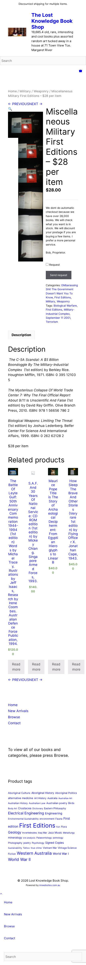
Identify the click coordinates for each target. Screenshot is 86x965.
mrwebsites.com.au (49, 885)
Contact (14, 723)
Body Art (12, 808)
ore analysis (29, 837)
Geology (14, 832)
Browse (14, 717)
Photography (15, 842)
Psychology (38, 843)
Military (25, 91)
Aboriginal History (42, 792)
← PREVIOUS (18, 104)
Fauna (58, 818)
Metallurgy (69, 832)
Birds (71, 803)
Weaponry (41, 91)
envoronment (47, 818)
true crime (36, 848)
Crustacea (24, 808)
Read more (16, 666)
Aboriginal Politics (66, 792)
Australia (52, 798)
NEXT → (35, 104)
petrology (58, 837)
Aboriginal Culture (19, 792)
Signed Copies (54, 842)
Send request (58, 275)
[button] (10, 109)
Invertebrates (29, 832)
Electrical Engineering (26, 813)
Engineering (53, 813)
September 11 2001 (58, 317)
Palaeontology (44, 837)
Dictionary (37, 808)
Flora (64, 826)
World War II (19, 859)
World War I (61, 853)
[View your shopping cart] (80, 71)
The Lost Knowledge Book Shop (52, 21)
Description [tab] (21, 335)
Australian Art (65, 798)
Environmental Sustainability (23, 818)
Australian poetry (56, 803)
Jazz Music (55, 832)
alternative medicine (20, 798)
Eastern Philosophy (55, 808)
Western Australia (34, 853)
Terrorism (52, 321)
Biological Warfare (65, 305)
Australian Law (37, 803)
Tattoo (26, 848)
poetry (27, 842)
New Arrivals (18, 711)
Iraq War (42, 832)
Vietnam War (50, 847)
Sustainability (15, 848)
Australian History (18, 803)
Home (12, 91)
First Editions (62, 297)
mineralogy (15, 837)
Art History (40, 798)
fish (58, 827)
